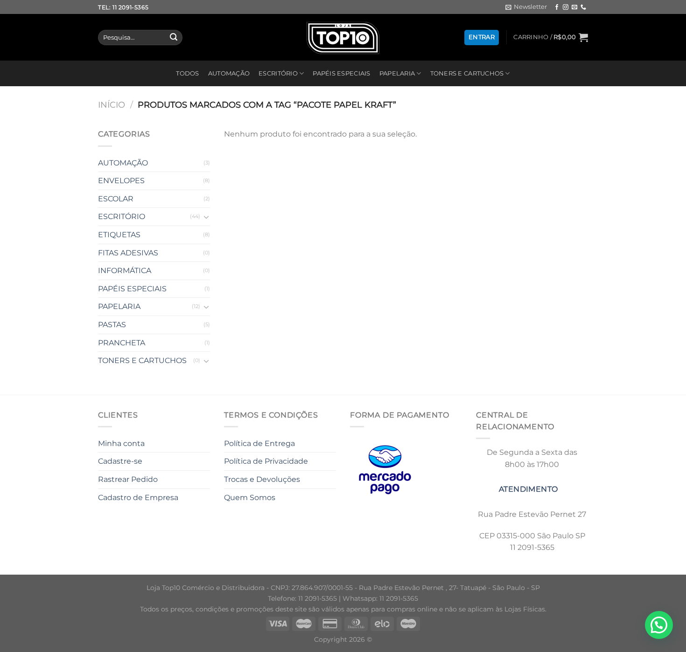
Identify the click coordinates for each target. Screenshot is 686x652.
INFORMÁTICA (124, 270)
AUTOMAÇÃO (229, 73)
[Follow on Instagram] (565, 7)
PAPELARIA (397, 73)
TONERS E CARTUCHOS (467, 73)
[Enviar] (174, 38)
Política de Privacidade (266, 461)
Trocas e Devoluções (262, 479)
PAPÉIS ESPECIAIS (341, 73)
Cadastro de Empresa (138, 497)
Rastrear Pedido (128, 479)
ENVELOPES (121, 180)
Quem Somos (249, 497)
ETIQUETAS (119, 234)
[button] (659, 625)
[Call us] (583, 7)
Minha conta (121, 443)
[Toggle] (206, 216)
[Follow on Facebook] (557, 7)
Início (111, 104)
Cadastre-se (120, 461)
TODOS (187, 73)
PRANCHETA (121, 342)
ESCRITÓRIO (278, 73)
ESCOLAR (115, 198)
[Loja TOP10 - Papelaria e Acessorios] (343, 38)
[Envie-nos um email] (574, 7)
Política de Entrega (259, 443)
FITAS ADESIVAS (128, 252)
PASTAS (112, 324)
